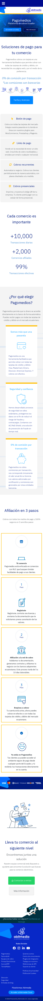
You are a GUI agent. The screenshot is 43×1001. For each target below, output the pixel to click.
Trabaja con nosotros (30, 961)
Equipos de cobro (7, 959)
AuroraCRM (5, 964)
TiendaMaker (5, 967)
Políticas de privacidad (30, 971)
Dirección (4, 978)
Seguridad (4, 980)
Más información (31, 29)
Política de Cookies (29, 973)
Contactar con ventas (13, 29)
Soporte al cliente (29, 967)
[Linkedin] (23, 948)
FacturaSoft (5, 956)
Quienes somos (28, 954)
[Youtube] (28, 948)
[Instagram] (19, 948)
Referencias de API (29, 964)
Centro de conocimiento (31, 956)
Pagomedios (5, 954)
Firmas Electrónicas (8, 961)
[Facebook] (14, 948)
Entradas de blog (7, 983)
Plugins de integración (30, 959)
